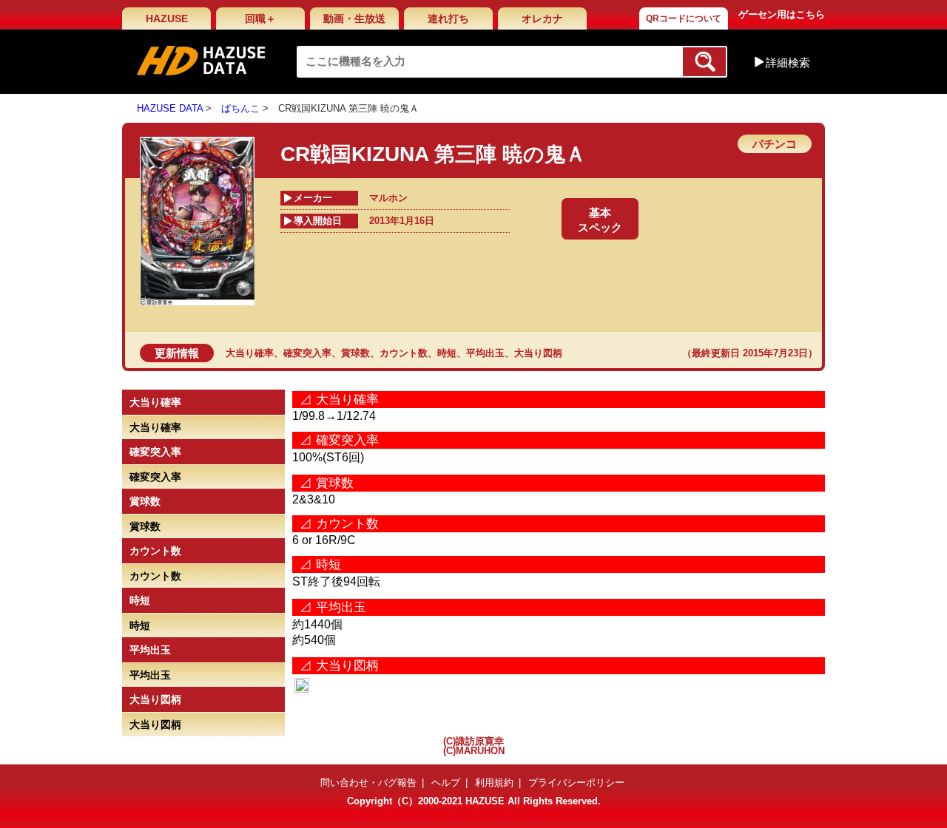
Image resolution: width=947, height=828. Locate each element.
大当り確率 (250, 353)
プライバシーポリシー (576, 782)
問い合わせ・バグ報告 (368, 782)
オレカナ (542, 18)
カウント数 (404, 353)
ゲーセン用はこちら (781, 14)
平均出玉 (485, 353)
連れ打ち (448, 18)
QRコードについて (683, 18)
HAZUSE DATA (170, 108)
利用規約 (494, 782)
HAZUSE (167, 18)
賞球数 (355, 353)
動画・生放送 (354, 18)
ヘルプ (445, 782)
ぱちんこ (240, 108)
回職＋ (260, 18)
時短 (446, 353)
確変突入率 (307, 353)
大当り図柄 (538, 353)
